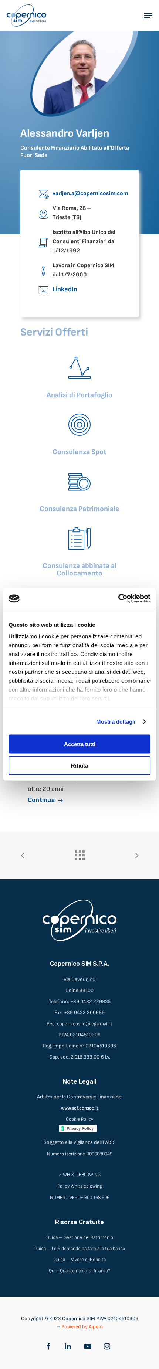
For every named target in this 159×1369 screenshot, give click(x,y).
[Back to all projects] (79, 853)
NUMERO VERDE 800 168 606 (79, 1197)
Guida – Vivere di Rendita (80, 1260)
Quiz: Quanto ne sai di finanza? (79, 1271)
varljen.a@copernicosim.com (90, 193)
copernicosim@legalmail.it (84, 1024)
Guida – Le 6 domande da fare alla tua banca (79, 1248)
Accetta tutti (79, 744)
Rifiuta (79, 765)
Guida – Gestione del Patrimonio (79, 1237)
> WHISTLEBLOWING (80, 1175)
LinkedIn (65, 289)
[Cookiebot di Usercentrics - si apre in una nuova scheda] (118, 599)
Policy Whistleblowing (79, 1186)
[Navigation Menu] (148, 15)
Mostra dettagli (116, 722)
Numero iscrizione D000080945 (79, 1154)
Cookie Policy (79, 1119)
